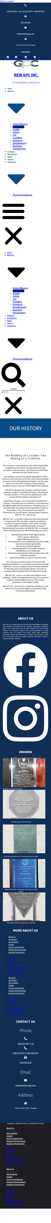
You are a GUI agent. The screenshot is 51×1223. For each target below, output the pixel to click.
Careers (11, 159)
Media (10, 157)
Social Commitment (16, 947)
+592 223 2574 (39, 11)
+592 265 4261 (12, 11)
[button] (13, 224)
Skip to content (6, 1)
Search (13, 389)
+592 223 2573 (27, 11)
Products (11, 152)
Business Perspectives (19, 147)
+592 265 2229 (25, 22)
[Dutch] (11, 57)
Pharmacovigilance (22, 195)
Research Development (19, 142)
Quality (16, 129)
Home (10, 89)
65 (20, 11)
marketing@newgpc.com (25, 34)
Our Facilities (17, 136)
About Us (11, 937)
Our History (18, 127)
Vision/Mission (20, 124)
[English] (20, 57)
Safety (16, 132)
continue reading (39, 638)
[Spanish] (39, 57)
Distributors (12, 154)
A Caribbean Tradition (26, 82)
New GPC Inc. (26, 74)
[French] (29, 57)
